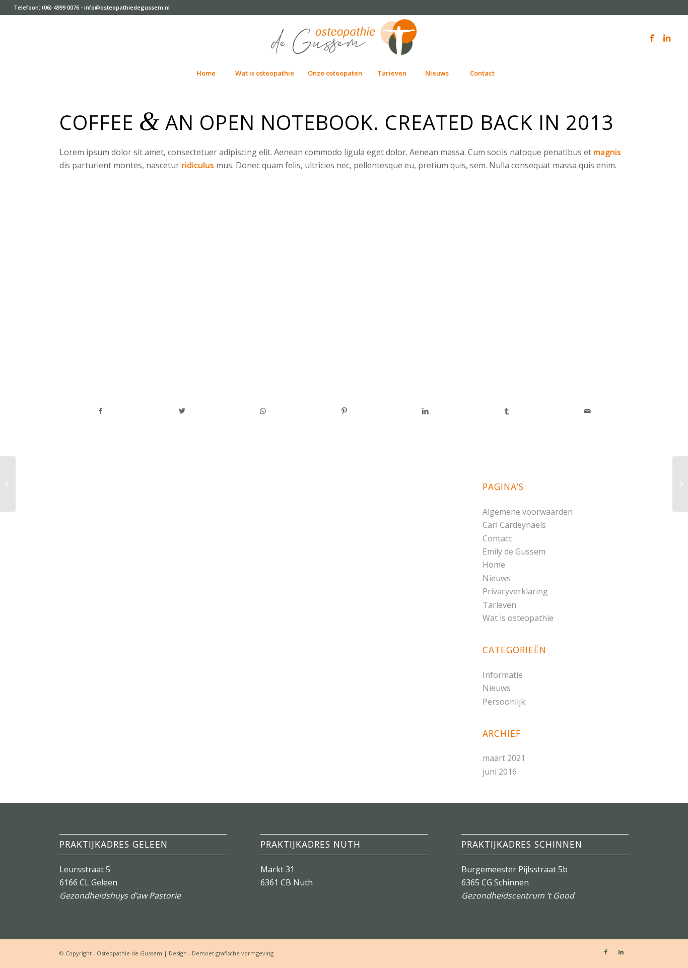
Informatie (503, 674)
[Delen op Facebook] (100, 411)
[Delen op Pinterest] (344, 411)
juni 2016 (500, 771)
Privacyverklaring (515, 591)
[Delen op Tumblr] (506, 411)
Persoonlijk (504, 701)
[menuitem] (205, 73)
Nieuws (497, 578)
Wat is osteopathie (518, 618)
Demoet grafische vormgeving (232, 953)
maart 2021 (504, 758)
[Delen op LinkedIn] (425, 411)
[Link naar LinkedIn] (666, 37)
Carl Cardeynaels (514, 524)
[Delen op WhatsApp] (263, 411)
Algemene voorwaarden (528, 511)
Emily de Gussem (514, 551)
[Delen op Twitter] (182, 411)
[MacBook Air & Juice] (8, 484)
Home (494, 564)
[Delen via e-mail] (587, 411)
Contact (497, 538)
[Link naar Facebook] (651, 37)
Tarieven (499, 604)
